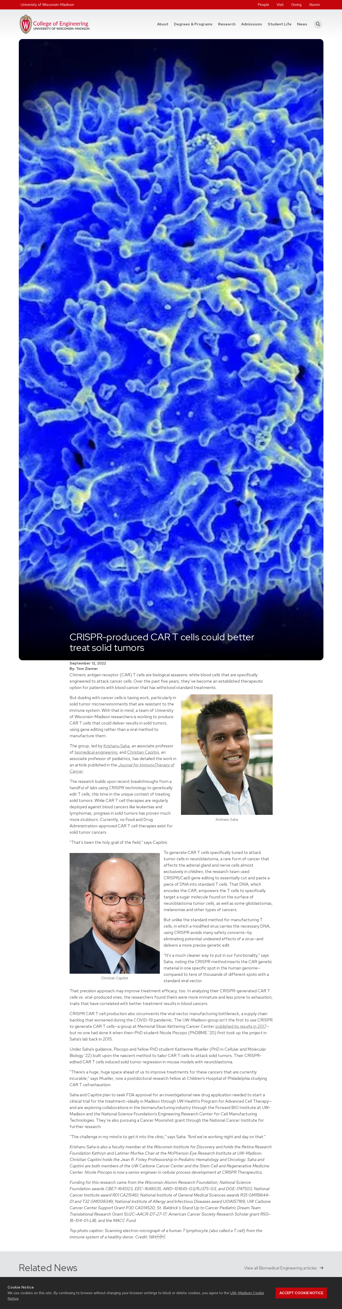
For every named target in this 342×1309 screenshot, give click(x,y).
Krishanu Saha (116, 746)
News (302, 24)
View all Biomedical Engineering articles (281, 1268)
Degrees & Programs (194, 24)
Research (227, 24)
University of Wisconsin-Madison (47, 4)
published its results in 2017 (240, 1026)
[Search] (316, 24)
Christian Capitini (143, 752)
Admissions (251, 24)
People (263, 4)
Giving (296, 4)
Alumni (314, 4)
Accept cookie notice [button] (301, 1293)
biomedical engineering (96, 752)
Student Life (279, 24)
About (162, 24)
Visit (280, 4)
